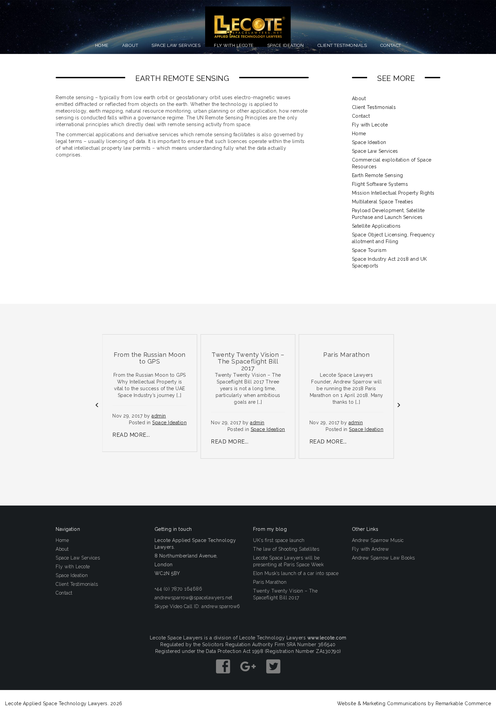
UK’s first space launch (279, 540)
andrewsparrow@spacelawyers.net (193, 597)
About (130, 45)
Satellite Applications (376, 226)
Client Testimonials (342, 45)
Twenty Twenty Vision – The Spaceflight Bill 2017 (285, 594)
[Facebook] (224, 676)
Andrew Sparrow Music (378, 540)
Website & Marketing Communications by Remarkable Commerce (414, 703)
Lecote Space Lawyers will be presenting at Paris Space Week (288, 561)
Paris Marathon (269, 582)
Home (102, 45)
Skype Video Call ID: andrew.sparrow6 (197, 606)
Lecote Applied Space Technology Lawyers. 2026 (63, 703)
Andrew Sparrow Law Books (383, 558)
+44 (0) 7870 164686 (178, 589)
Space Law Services (175, 45)
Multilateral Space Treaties (382, 201)
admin (158, 416)
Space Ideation (285, 45)
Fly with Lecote (234, 45)
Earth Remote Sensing (377, 175)
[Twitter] (273, 676)
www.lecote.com (327, 637)
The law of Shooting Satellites (286, 549)
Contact (390, 45)
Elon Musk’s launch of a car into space (295, 573)
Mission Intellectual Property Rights (393, 193)
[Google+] (248, 676)
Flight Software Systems (380, 184)
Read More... (131, 435)
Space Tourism (369, 250)
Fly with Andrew (370, 549)
